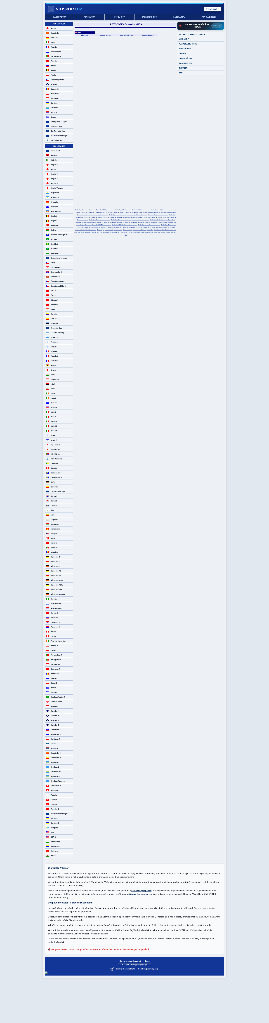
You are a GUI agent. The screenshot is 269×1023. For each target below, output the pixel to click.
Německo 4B (56, 571)
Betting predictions (164, 227)
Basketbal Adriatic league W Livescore (124, 225)
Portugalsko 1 (56, 655)
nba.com (84, 35)
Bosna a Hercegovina (59, 235)
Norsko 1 (54, 617)
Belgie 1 (54, 221)
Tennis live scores (159, 232)
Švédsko (54, 108)
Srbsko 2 (54, 744)
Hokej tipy (119, 17)
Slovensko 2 (56, 734)
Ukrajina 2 (55, 823)
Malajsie (54, 533)
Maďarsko (55, 98)
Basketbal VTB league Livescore (117, 227)
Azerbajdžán (56, 211)
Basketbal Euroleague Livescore (85, 210)
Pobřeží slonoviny (58, 641)
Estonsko (54, 323)
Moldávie (54, 552)
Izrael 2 (54, 440)
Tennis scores (127, 230)
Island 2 (54, 403)
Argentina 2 (56, 197)
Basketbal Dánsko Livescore (122, 212)
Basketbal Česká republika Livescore (100, 212)
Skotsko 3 (55, 720)
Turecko (54, 61)
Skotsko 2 (55, 716)
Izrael (53, 435)
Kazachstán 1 (56, 473)
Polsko (53, 75)
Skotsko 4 (55, 725)
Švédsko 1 (55, 762)
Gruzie (53, 370)
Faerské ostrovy (57, 333)
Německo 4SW (57, 585)
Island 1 (54, 407)
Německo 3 (55, 566)
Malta (53, 538)
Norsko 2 (54, 613)
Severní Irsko (56, 702)
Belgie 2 (54, 216)
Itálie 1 (53, 417)
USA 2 (53, 837)
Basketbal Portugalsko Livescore (99, 220)
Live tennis (108, 230)
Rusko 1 (54, 678)
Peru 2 (53, 636)
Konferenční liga (58, 131)
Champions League (59, 122)
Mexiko (54, 547)
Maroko (54, 543)
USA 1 (53, 832)
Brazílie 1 (54, 239)
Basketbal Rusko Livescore (159, 220)
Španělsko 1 (56, 753)
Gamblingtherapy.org (148, 969)
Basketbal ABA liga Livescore (101, 225)
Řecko (53, 117)
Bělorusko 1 (55, 225)
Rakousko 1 (55, 669)
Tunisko (54, 800)
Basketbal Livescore (135, 227)
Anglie (53, 28)
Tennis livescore (141, 232)
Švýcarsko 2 (56, 786)
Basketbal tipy (149, 17)
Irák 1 (53, 384)
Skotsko (54, 84)
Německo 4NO (57, 580)
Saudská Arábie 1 (58, 697)
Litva (52, 515)
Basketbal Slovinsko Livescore (99, 222)
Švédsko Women (58, 781)
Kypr (53, 510)
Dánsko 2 (54, 305)
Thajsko (54, 795)
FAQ (181, 73)
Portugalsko (56, 56)
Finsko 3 (54, 337)
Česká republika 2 (58, 286)
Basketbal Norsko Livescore (160, 217)
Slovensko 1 (56, 730)
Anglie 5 (54, 174)
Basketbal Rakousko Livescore (121, 220)
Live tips (150, 232)
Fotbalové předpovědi (141, 890)
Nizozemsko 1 (56, 603)
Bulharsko (55, 253)
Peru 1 (53, 631)
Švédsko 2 (55, 767)
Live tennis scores (171, 230)
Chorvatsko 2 (56, 272)
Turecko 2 (55, 809)
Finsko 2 (54, 342)
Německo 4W (56, 589)
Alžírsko (54, 160)
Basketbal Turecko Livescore (160, 222)
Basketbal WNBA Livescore (141, 210)
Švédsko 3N (56, 772)
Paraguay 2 (55, 622)
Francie (54, 47)
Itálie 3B (54, 426)
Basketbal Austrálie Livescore (160, 210)
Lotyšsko (54, 519)
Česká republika (57, 80)
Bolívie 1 (54, 230)
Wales (53, 856)
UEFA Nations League (59, 136)
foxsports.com (105, 35)
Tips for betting (117, 230)
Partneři (183, 68)
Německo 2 (55, 561)
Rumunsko (55, 89)
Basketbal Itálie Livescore (100, 215)
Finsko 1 (54, 347)
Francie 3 (54, 351)
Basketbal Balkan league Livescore (95, 227)
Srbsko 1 (54, 748)
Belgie (53, 70)
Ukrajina (54, 103)
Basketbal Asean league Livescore (149, 225)
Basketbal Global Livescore (105, 210)
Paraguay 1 (55, 627)
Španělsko (55, 33)
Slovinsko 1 (55, 739)
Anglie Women (57, 188)
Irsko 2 (53, 398)
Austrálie (54, 207)
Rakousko (55, 94)
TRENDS (182, 53)
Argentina (55, 193)
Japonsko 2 (55, 445)
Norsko (54, 112)
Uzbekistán (55, 842)
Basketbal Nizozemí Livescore (140, 217)
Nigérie (54, 599)
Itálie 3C (54, 431)
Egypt (53, 309)
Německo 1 (55, 557)
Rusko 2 (54, 683)
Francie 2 (54, 356)
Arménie (54, 202)
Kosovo (54, 505)
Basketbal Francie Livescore (159, 212)
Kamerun (54, 463)
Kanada (54, 468)
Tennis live (92, 230)
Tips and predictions (139, 230)
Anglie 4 (54, 179)
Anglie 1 (54, 169)
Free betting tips (159, 230)
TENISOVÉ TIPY (185, 58)
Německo (55, 38)
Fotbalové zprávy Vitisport (192, 34)
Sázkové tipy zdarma (138, 894)
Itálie (53, 42)
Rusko (53, 66)
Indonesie (55, 379)
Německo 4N (56, 575)
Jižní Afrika (55, 454)
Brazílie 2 (54, 244)
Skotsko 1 (55, 711)
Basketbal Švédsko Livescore (140, 222)
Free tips (77, 232)
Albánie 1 (54, 155)
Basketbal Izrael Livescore (117, 215)
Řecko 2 (54, 692)
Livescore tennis (86, 232)
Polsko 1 (54, 650)
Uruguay (54, 828)
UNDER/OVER (185, 49)
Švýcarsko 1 (55, 790)
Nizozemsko (56, 52)
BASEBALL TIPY (185, 63)
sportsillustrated (126, 35)
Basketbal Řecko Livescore (140, 220)
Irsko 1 (53, 393)
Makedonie (55, 529)
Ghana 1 (54, 365)
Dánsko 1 (54, 300)
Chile (53, 263)
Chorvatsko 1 (56, 267)
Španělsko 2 (56, 758)
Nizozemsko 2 (56, 608)
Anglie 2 (54, 165)
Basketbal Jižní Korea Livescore (137, 215)
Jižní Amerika (56, 140)
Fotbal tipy (89, 17)
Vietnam (54, 851)
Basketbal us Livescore (150, 227)
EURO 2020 (56, 151)
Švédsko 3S (55, 776)
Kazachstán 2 (56, 477)
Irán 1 (53, 389)
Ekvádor (54, 314)
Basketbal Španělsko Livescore (120, 222)
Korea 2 (54, 501)
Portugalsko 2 (56, 659)
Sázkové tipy (60, 17)
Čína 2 (53, 291)
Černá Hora (55, 277)
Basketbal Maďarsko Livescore (158, 215)
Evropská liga (56, 126)
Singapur (54, 706)
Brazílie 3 (54, 249)
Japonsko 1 (55, 449)
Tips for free (132, 232)
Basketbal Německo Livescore (120, 217)
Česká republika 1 (58, 281)
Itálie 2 (53, 412)
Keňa (53, 482)
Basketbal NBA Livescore (123, 210)
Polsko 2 (54, 645)
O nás (147, 961)
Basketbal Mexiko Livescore (100, 217)
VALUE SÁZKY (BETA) (188, 44)
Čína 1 (53, 295)
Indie (53, 375)
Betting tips (85, 230)
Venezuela (55, 846)
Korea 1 (54, 496)
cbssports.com (147, 35)
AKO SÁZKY (184, 39)
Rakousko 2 (55, 664)
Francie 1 (54, 361)
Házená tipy (179, 17)
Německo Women (58, 594)
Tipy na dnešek (209, 17)
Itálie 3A (54, 421)
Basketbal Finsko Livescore (141, 212)
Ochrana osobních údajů (130, 961)
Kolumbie (55, 487)
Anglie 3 (54, 183)
